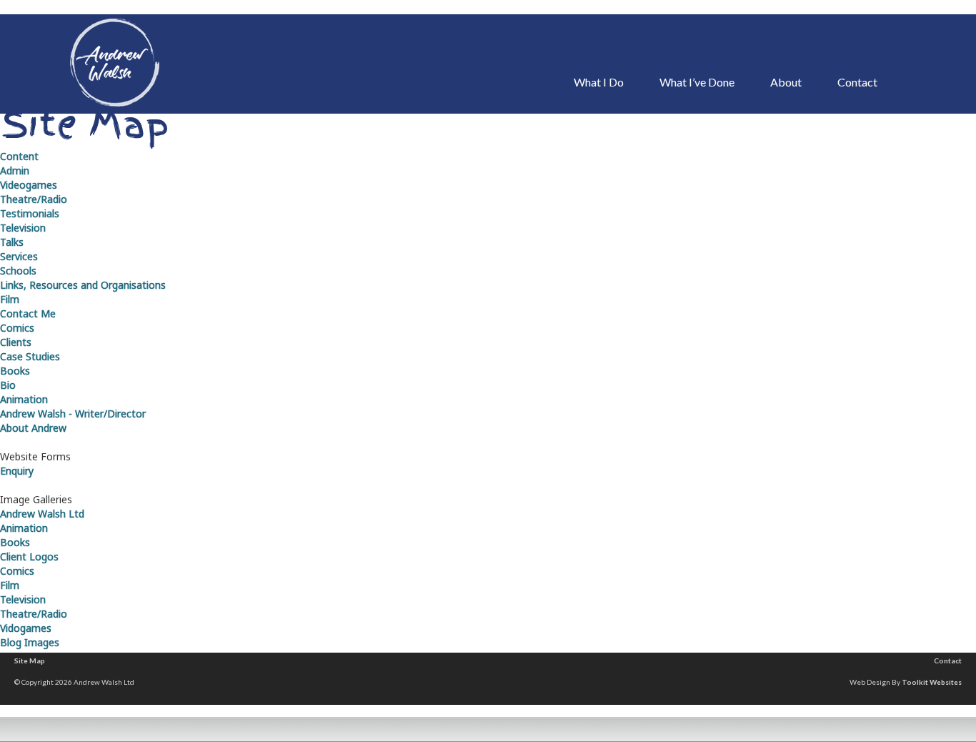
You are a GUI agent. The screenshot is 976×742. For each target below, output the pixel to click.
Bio (8, 385)
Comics (17, 328)
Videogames (28, 185)
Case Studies (30, 356)
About (786, 82)
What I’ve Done (697, 82)
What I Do (599, 82)
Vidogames (25, 628)
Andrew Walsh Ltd (42, 513)
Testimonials (29, 213)
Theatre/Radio (33, 199)
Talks (12, 242)
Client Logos (29, 556)
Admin (14, 170)
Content (19, 156)
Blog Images (29, 642)
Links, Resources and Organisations (83, 285)
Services (19, 256)
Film (9, 299)
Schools (18, 270)
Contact (857, 82)
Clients (15, 342)
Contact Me (28, 313)
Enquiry (17, 471)
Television (23, 227)
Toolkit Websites (932, 682)
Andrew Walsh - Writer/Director (73, 413)
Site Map (29, 660)
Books (15, 370)
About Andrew (33, 428)
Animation (24, 399)
